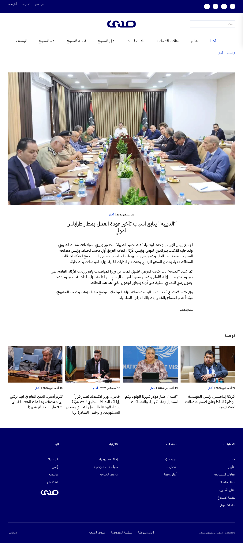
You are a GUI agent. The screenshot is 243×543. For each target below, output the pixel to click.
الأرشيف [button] (21, 41)
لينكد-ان (52, 482)
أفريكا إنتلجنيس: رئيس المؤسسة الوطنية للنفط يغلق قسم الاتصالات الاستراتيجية (210, 402)
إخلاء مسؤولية (108, 458)
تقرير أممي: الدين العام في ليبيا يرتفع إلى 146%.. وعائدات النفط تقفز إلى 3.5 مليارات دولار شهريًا (36, 402)
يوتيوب (53, 474)
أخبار (212, 41)
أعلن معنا (12, 4)
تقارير (194, 41)
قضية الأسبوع (76, 41)
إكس (55, 466)
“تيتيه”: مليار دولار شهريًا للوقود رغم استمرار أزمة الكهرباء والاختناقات (151, 399)
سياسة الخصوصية (106, 466)
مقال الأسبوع (107, 41)
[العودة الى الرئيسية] (121, 24)
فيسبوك (52, 458)
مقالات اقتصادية (168, 41)
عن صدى (39, 4)
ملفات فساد (136, 41)
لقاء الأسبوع (47, 41)
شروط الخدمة (109, 474)
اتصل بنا (26, 4)
